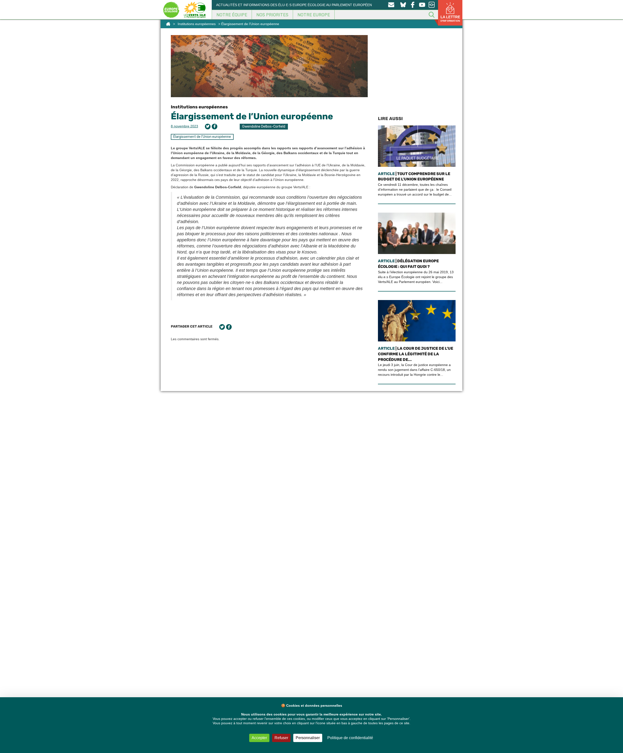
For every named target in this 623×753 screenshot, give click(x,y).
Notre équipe (231, 15)
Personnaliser (308, 738)
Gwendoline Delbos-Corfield (263, 126)
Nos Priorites (272, 15)
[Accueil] (168, 24)
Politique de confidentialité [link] (350, 738)
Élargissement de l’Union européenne (252, 116)
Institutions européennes (197, 24)
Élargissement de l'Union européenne (202, 137)
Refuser (281, 738)
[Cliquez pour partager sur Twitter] (208, 126)
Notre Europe (313, 15)
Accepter (259, 738)
